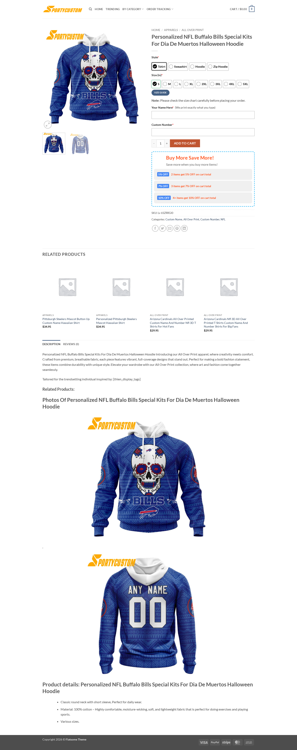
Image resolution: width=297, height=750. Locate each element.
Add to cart (185, 143)
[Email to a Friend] (169, 228)
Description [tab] (51, 344)
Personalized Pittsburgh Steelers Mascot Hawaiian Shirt (116, 320)
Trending (113, 9)
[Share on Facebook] (155, 228)
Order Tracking (159, 9)
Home (99, 9)
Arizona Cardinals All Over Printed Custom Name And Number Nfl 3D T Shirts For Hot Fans (173, 322)
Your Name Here (163, 107)
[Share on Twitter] (162, 228)
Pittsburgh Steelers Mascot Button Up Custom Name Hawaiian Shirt (66, 320)
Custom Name (173, 219)
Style (155, 57)
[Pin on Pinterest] (177, 228)
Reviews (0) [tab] (71, 344)
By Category (131, 9)
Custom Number (163, 124)
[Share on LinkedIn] (184, 228)
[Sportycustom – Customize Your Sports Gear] (62, 9)
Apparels (171, 30)
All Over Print (193, 30)
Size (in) (157, 75)
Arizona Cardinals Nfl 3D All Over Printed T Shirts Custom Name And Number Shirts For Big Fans (226, 322)
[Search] (90, 9)
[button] (242, 9)
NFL (223, 219)
